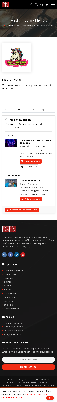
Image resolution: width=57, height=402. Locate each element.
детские (8, 289)
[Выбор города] (36, 4)
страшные (9, 278)
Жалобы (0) (38, 110)
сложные (8, 305)
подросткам (10, 297)
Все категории (11, 309)
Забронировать (32, 161)
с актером (9, 282)
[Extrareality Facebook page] (10, 254)
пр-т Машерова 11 (21, 119)
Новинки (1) (23, 110)
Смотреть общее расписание (22, 210)
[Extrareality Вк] (4, 254)
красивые (9, 301)
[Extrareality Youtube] (22, 254)
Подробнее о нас (13, 323)
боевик (7, 286)
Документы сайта (12, 334)
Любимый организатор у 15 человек (26, 85)
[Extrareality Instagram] (16, 254)
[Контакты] (30, 4)
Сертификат (30, 167)
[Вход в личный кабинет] (47, 4)
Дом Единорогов (30, 180)
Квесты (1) (9, 110)
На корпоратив (11, 274)
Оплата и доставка (13, 330)
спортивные (10, 293)
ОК (49, 398)
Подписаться (28, 367)
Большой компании (14, 270)
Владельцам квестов (14, 327)
